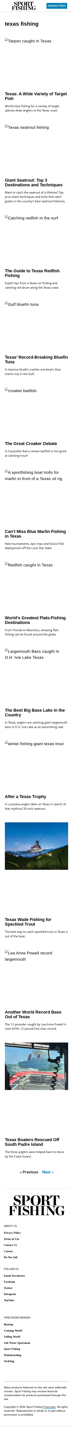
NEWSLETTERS (57, 5)
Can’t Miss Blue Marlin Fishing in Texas (35, 534)
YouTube (9, 1300)
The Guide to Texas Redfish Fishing (32, 273)
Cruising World (13, 1330)
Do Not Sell (10, 1257)
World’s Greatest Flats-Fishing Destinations (35, 620)
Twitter (8, 1288)
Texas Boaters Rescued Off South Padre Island (32, 1142)
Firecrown (49, 1406)
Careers (8, 1251)
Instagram (10, 1294)
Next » (48, 1172)
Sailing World (12, 1336)
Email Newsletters (14, 1275)
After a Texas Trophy (25, 796)
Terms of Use (11, 1239)
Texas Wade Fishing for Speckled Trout (28, 922)
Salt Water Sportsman (17, 1342)
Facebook (9, 1281)
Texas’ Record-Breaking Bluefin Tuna (36, 359)
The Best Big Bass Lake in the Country (35, 712)
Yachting (9, 1361)
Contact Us (10, 1245)
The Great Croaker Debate (31, 443)
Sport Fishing (12, 1349)
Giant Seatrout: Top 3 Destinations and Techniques (33, 182)
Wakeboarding (12, 1355)
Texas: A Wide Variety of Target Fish (36, 96)
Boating (8, 1324)
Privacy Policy (12, 1232)
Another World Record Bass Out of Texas (33, 1014)
